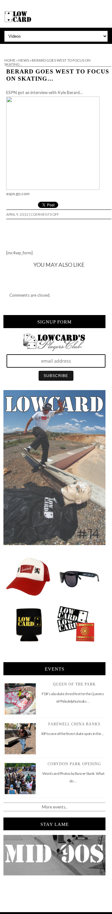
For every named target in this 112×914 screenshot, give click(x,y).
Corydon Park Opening (74, 764)
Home (10, 60)
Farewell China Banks (74, 724)
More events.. (54, 806)
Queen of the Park (74, 684)
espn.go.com (18, 193)
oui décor (9, 47)
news (23, 60)
